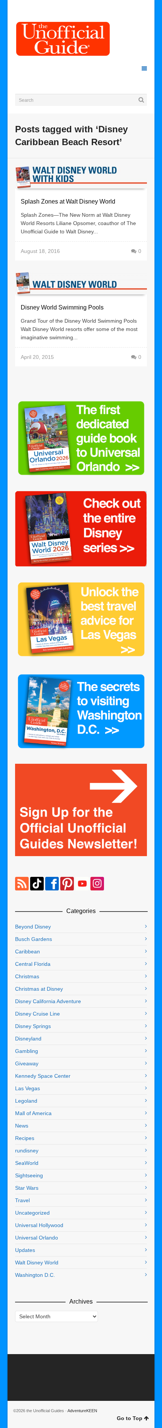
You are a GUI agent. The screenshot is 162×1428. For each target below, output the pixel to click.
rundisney (26, 1151)
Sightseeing (29, 1175)
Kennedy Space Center (42, 1076)
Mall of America (33, 1113)
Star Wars (26, 1188)
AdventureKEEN (82, 1410)
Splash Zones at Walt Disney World (68, 201)
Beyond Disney (33, 927)
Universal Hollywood (39, 1225)
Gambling (26, 1051)
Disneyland (28, 1039)
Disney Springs (33, 1026)
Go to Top (129, 1418)
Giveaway (26, 1063)
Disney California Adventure (48, 1001)
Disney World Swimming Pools (62, 307)
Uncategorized (32, 1213)
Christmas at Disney (39, 989)
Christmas (27, 976)
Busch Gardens (33, 939)
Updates (25, 1250)
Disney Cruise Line (37, 1014)
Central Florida (32, 964)
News (21, 1126)
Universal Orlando (36, 1238)
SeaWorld (26, 1163)
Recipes (24, 1138)
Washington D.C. (35, 1275)
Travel (22, 1200)
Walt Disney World (36, 1262)
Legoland (26, 1101)
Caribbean (27, 951)
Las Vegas (27, 1088)
